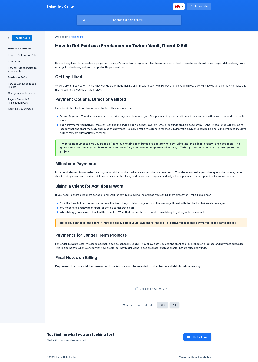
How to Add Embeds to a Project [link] (22, 85)
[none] (61, 6)
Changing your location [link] (21, 93)
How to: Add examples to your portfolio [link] (22, 69)
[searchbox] (129, 20)
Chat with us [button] (200, 337)
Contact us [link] (14, 61)
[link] (20, 37)
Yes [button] (163, 304)
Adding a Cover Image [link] (20, 109)
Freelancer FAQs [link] (17, 77)
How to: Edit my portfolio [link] (22, 55)
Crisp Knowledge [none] (201, 357)
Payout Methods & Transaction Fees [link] (18, 101)
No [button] (174, 304)
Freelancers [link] (76, 36)
